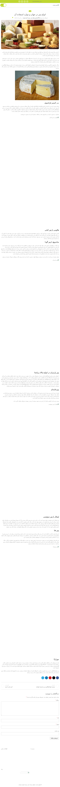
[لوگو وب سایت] (56, 5)
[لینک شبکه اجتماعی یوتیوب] (22, 1)
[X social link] (53, 677)
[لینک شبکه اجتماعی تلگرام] (42, 677)
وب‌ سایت (57, 731)
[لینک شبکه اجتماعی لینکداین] (19, 1)
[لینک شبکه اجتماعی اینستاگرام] (25, 1)
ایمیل (57, 724)
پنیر (30, 11)
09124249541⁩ (24, 756)
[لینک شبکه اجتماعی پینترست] (50, 677)
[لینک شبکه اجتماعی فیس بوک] (27, 1)
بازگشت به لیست (30, 686)
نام (58, 717)
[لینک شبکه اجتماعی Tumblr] (20, 765)
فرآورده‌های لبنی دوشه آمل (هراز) (30, 18)
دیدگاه (57, 700)
